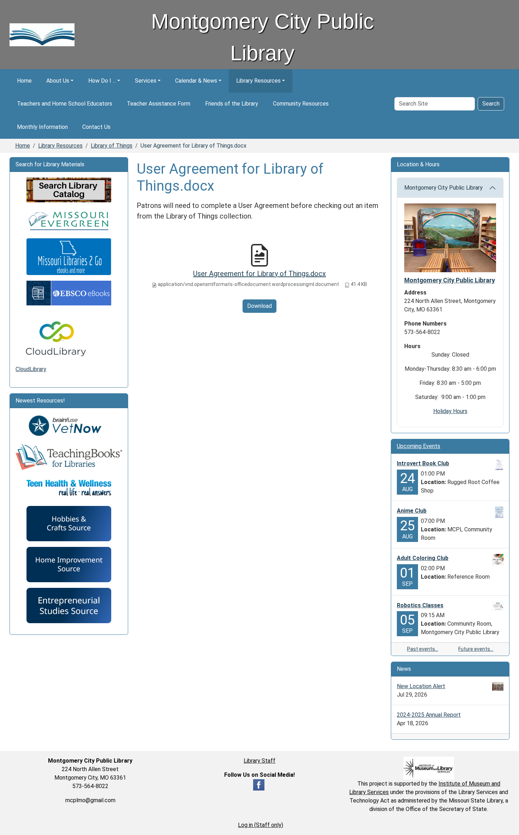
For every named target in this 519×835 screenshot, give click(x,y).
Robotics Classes (420, 605)
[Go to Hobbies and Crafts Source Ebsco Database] (68, 523)
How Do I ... (102, 80)
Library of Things (111, 145)
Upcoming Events (418, 446)
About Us (57, 80)
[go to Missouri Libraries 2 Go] (68, 256)
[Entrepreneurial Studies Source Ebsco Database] (68, 605)
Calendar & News (196, 80)
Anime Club (411, 510)
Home (24, 80)
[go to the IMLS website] (428, 768)
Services (145, 80)
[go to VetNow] (68, 426)
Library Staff (259, 760)
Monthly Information (42, 127)
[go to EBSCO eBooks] (68, 292)
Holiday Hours (450, 411)
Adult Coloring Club (422, 558)
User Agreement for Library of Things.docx (259, 273)
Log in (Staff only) (260, 825)
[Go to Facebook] (258, 784)
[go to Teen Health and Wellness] (68, 487)
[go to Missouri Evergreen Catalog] (68, 219)
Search (491, 103)
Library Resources (258, 80)
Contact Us (96, 127)
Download (259, 306)
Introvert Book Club (423, 463)
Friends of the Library (231, 103)
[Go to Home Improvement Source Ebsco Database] (68, 564)
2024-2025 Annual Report (429, 714)
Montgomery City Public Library (443, 187)
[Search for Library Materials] (68, 189)
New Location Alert (421, 686)
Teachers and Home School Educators (64, 103)
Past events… (422, 649)
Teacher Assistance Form (158, 103)
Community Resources (301, 103)
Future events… (475, 649)
